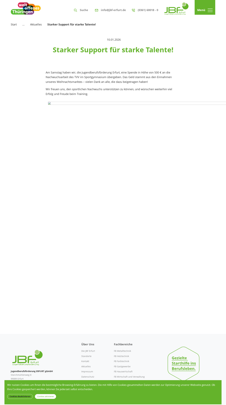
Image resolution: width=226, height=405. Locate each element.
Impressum (87, 371)
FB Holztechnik (121, 356)
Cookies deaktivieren (20, 396)
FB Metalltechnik (122, 350)
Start (14, 24)
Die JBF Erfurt (88, 350)
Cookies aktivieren (45, 396)
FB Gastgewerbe (122, 366)
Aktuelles (36, 24)
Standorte (86, 356)
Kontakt (85, 361)
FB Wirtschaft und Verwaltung (129, 376)
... (23, 24)
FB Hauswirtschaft (123, 371)
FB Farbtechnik (121, 361)
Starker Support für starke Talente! (71, 24)
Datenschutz (87, 376)
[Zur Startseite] (176, 7)
